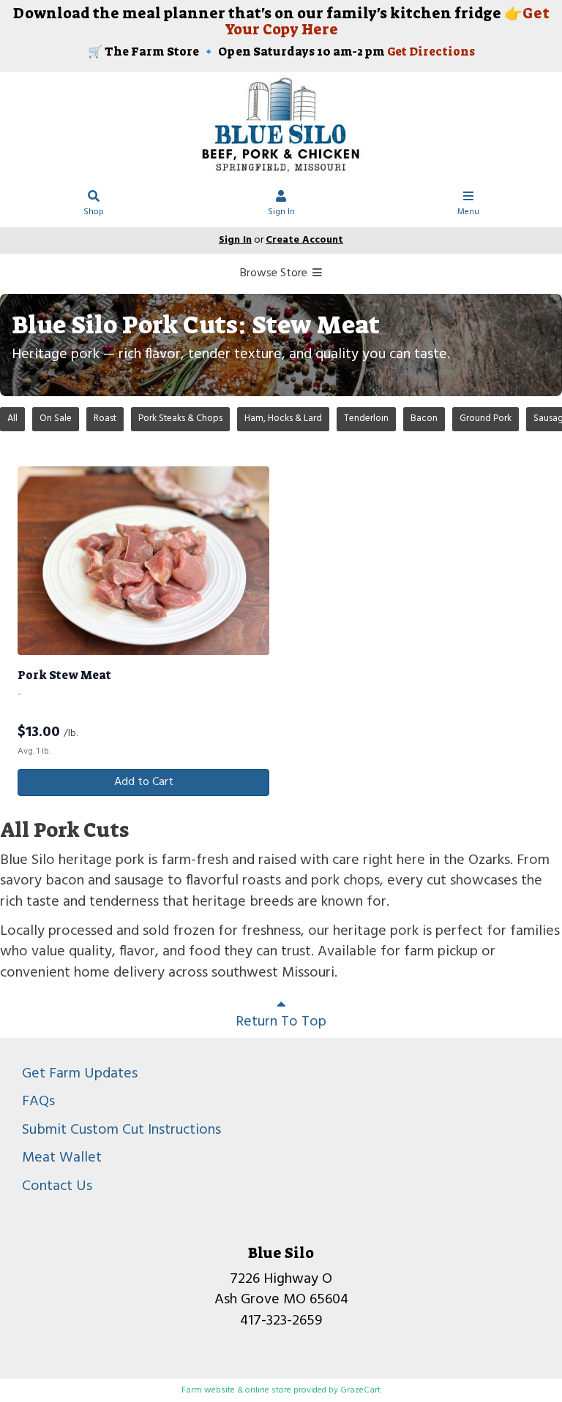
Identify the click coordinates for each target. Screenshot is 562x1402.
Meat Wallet (62, 1158)
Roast (105, 418)
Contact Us (57, 1186)
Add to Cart (143, 782)
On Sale (56, 418)
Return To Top (281, 1022)
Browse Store (275, 273)
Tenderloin (366, 418)
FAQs (38, 1101)
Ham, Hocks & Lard (283, 418)
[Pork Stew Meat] (143, 560)
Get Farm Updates (80, 1073)
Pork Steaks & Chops (180, 418)
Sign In (281, 212)
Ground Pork (486, 418)
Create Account (304, 240)
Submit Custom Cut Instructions (121, 1130)
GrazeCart (360, 1390)
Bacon (424, 418)
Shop (93, 212)
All (12, 418)
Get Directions (431, 51)
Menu (468, 212)
